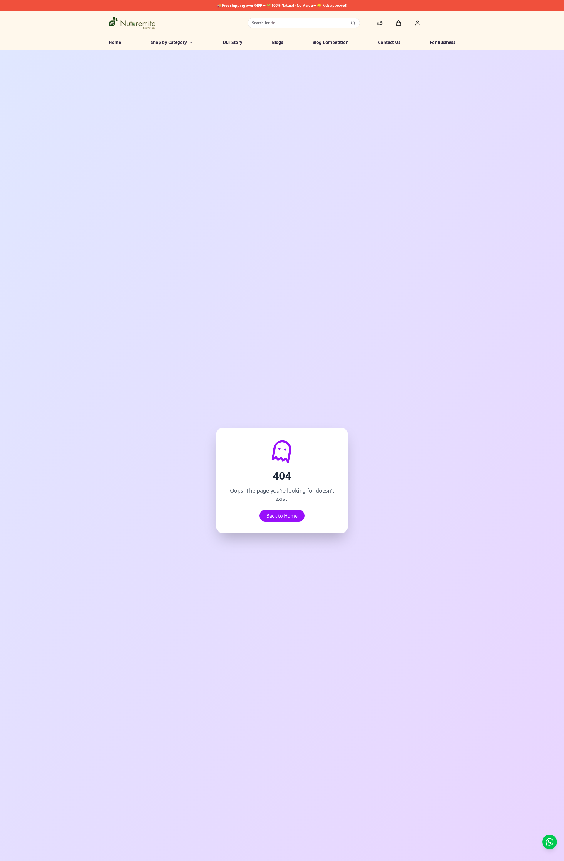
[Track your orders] (380, 23)
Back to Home (282, 516)
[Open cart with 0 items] (398, 23)
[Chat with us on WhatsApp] (549, 842)
